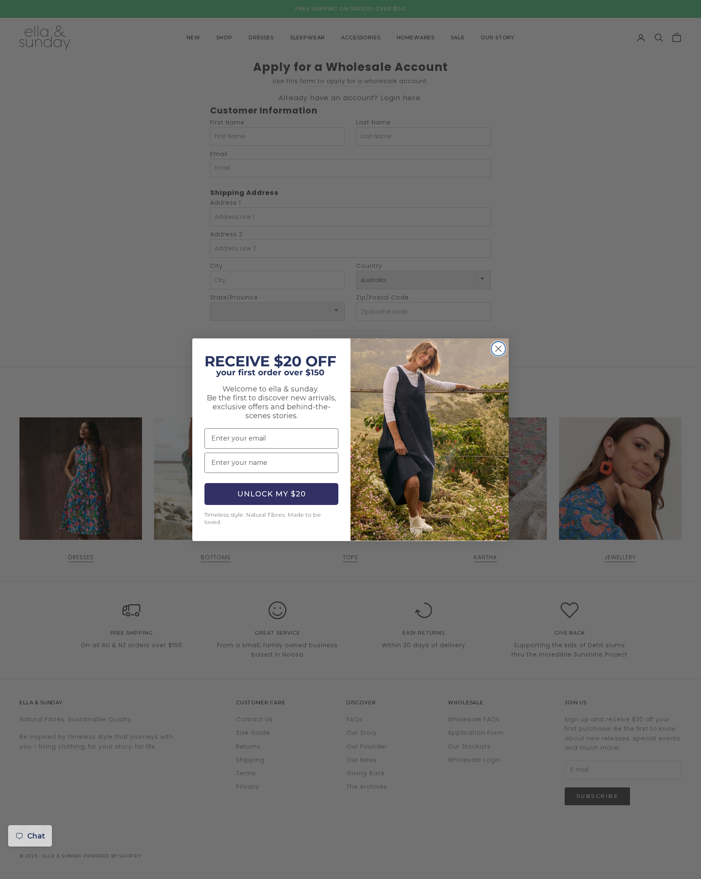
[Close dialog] (498, 349)
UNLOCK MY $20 (271, 494)
